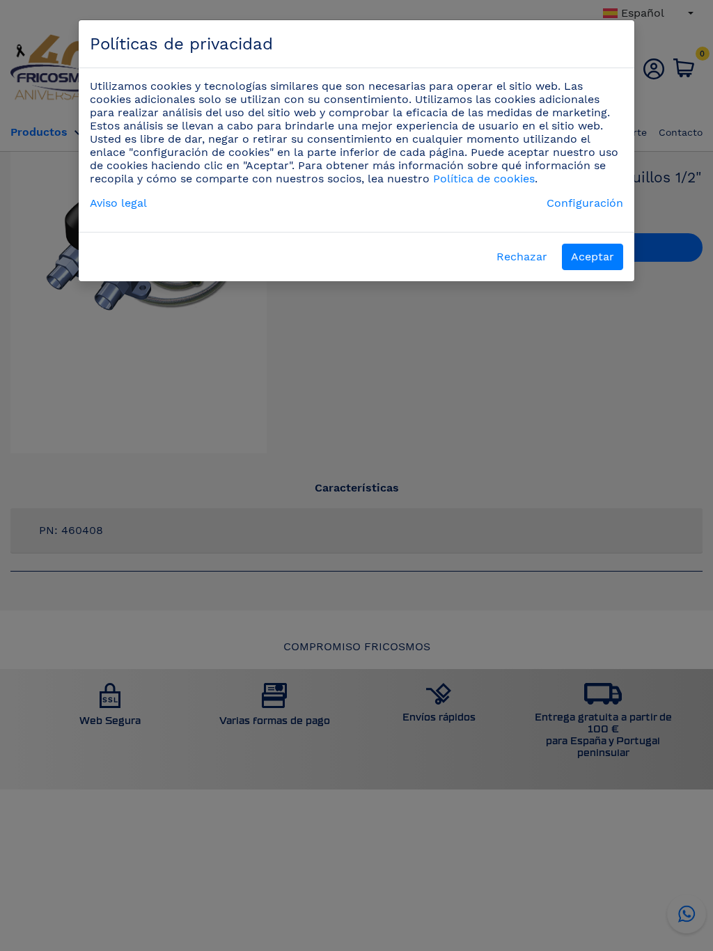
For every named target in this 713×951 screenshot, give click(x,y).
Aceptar (592, 256)
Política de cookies (484, 178)
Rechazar (521, 256)
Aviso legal (118, 203)
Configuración (585, 203)
